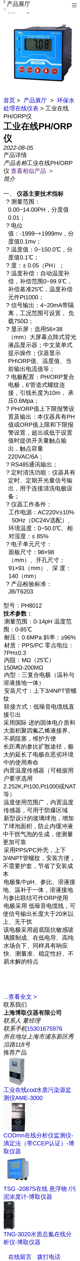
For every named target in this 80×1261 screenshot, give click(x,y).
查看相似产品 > (32, 171)
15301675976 (44, 1028)
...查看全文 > (20, 996)
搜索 (28, 13)
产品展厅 (35, 100)
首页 (9, 100)
